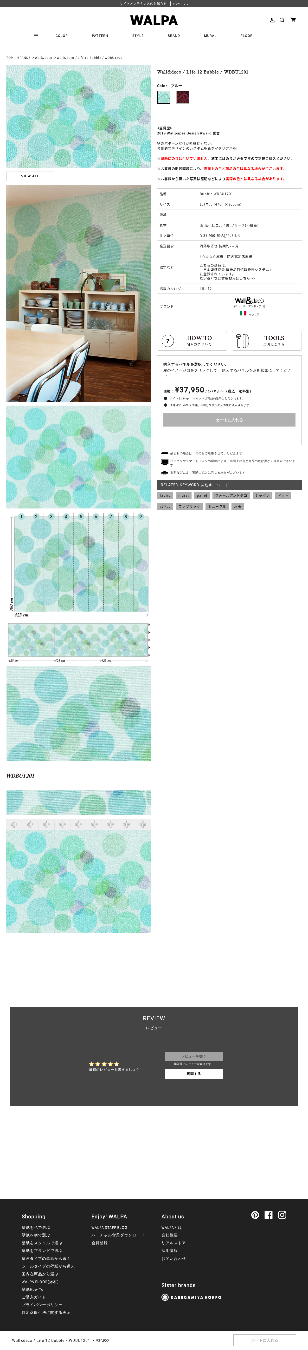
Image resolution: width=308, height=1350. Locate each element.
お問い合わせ (173, 1258)
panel (202, 495)
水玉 (237, 506)
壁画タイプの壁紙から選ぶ (46, 1258)
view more (180, 3)
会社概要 (169, 1235)
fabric (165, 495)
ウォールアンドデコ (231, 495)
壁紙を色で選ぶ (36, 1227)
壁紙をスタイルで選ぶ (42, 1243)
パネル (165, 506)
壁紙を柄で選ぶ (36, 1235)
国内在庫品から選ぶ (40, 1274)
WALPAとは (171, 1227)
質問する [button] (194, 1073)
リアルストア (173, 1243)
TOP (9, 57)
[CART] (292, 20)
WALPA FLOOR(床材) (40, 1281)
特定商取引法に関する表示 (46, 1312)
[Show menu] (37, 35)
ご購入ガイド (34, 1297)
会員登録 (99, 1243)
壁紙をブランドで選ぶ (42, 1250)
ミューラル (217, 506)
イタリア (254, 314)
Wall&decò (43, 57)
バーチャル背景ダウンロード (118, 1235)
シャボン (262, 495)
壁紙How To (33, 1289)
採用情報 (169, 1250)
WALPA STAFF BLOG (109, 1227)
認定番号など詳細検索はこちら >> (228, 278)
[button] (282, 20)
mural (183, 495)
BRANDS (24, 57)
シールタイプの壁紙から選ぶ (48, 1266)
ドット (283, 495)
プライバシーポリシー (42, 1305)
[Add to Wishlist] (229, 434)
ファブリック (189, 506)
